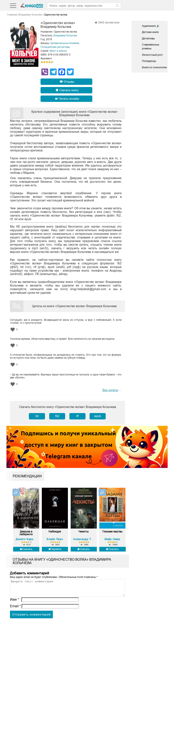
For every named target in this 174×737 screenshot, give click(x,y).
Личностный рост (152, 54)
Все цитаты (110, 390)
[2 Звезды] (44, 62)
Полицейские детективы (55, 47)
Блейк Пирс (55, 539)
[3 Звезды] (47, 62)
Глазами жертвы (112, 531)
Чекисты (84, 531)
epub (97, 416)
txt (37, 416)
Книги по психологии (154, 67)
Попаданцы (149, 61)
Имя (14, 599)
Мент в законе (58, 50)
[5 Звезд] (52, 62)
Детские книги (150, 32)
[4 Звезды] (49, 62)
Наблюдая (55, 531)
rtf (77, 416)
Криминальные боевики (65, 43)
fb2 (57, 416)
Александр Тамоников (88, 539)
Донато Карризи (27, 539)
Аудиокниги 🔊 (151, 25)
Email (15, 606)
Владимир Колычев (65, 35)
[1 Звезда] (42, 62)
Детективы (148, 38)
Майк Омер (112, 539)
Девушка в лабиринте (26, 533)
